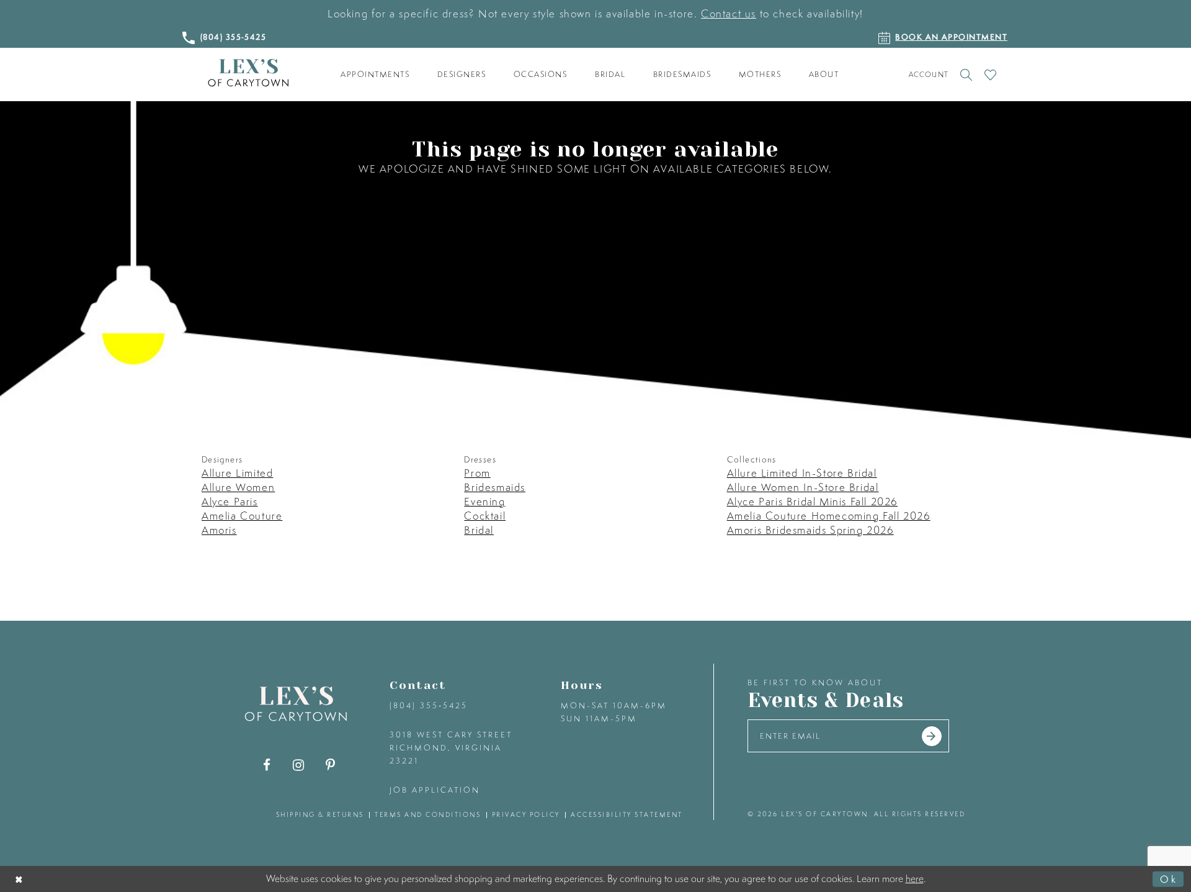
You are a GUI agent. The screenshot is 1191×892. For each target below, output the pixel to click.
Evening (484, 501)
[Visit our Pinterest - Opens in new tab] (330, 765)
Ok (1168, 879)
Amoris (219, 530)
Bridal (479, 530)
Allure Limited (237, 473)
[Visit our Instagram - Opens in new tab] (298, 765)
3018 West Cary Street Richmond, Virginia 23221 (451, 747)
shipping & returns (320, 814)
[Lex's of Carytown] (248, 73)
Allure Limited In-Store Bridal (802, 473)
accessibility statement (627, 814)
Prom (477, 473)
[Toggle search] (966, 74)
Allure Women (238, 487)
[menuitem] (375, 74)
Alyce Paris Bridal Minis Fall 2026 (812, 501)
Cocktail (485, 515)
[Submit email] (932, 736)
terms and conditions (428, 814)
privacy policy (526, 814)
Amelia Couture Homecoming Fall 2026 (828, 515)
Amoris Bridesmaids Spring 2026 (810, 530)
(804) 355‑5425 (429, 705)
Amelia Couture (242, 515)
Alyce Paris (230, 501)
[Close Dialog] (19, 879)
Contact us (728, 13)
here (915, 878)
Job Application (435, 790)
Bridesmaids (494, 487)
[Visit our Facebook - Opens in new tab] (267, 765)
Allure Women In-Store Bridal (803, 487)
